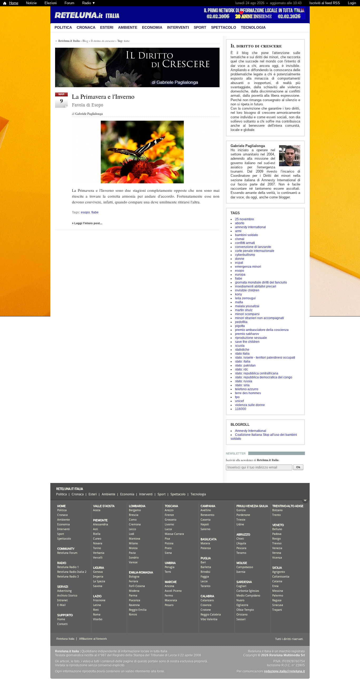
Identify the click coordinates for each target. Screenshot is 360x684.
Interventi (178, 27)
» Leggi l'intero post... (87, 223)
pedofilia (241, 322)
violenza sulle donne (250, 405)
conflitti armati (245, 243)
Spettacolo (223, 27)
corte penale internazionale (254, 251)
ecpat (239, 263)
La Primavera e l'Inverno (103, 96)
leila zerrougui (245, 298)
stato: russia (243, 381)
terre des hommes (248, 393)
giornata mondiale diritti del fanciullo (261, 282)
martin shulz (243, 310)
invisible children (247, 290)
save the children (247, 342)
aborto (239, 223)
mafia (239, 302)
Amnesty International (250, 431)
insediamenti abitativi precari (255, 286)
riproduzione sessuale (251, 338)
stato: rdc (241, 369)
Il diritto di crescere (256, 45)
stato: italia (242, 361)
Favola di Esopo (87, 105)
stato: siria (242, 385)
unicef (239, 401)
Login (352, 3)
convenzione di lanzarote (253, 247)
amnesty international (250, 227)
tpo (237, 397)
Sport (200, 27)
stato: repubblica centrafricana (256, 373)
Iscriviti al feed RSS (324, 3)
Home (13, 3)
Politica (63, 27)
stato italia (242, 353)
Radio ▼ (88, 3)
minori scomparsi (247, 314)
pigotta (240, 326)
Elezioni (51, 3)
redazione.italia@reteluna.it (284, 671)
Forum (69, 3)
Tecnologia (253, 27)
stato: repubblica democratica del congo (263, 377)
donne (239, 259)
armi (238, 231)
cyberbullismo (245, 255)
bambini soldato (246, 235)
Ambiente (127, 27)
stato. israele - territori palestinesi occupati (265, 357)
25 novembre (244, 219)
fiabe (238, 278)
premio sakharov (247, 334)
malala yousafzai (247, 306)
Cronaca (86, 27)
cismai (239, 239)
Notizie (31, 3)
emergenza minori (248, 266)
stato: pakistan (245, 365)
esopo (239, 270)
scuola (240, 346)
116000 (240, 409)
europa (240, 274)
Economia (152, 27)
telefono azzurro (246, 389)
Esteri (106, 27)
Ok (298, 467)
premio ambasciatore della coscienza (262, 330)
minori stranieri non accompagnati (259, 318)
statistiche (242, 349)
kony (238, 294)
